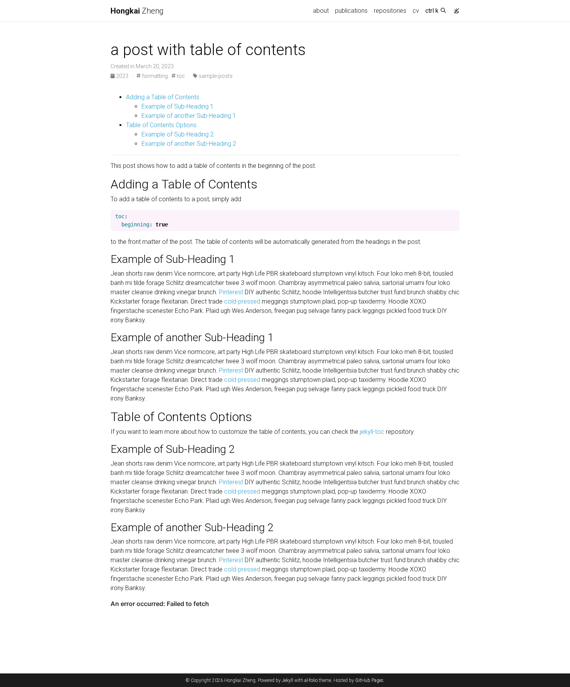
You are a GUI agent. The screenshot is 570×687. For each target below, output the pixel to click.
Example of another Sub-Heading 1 (189, 115)
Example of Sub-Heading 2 (178, 134)
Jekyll (287, 680)
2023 (122, 76)
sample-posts (215, 76)
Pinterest (231, 292)
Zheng (137, 11)
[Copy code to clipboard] (453, 217)
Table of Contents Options (161, 125)
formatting (154, 76)
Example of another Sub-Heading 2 (189, 143)
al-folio (311, 680)
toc (180, 76)
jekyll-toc (372, 431)
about (321, 10)
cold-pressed (242, 301)
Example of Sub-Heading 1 (178, 106)
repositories (390, 10)
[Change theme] (454, 8)
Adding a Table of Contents (162, 97)
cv (416, 10)
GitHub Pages (369, 680)
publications (351, 10)
